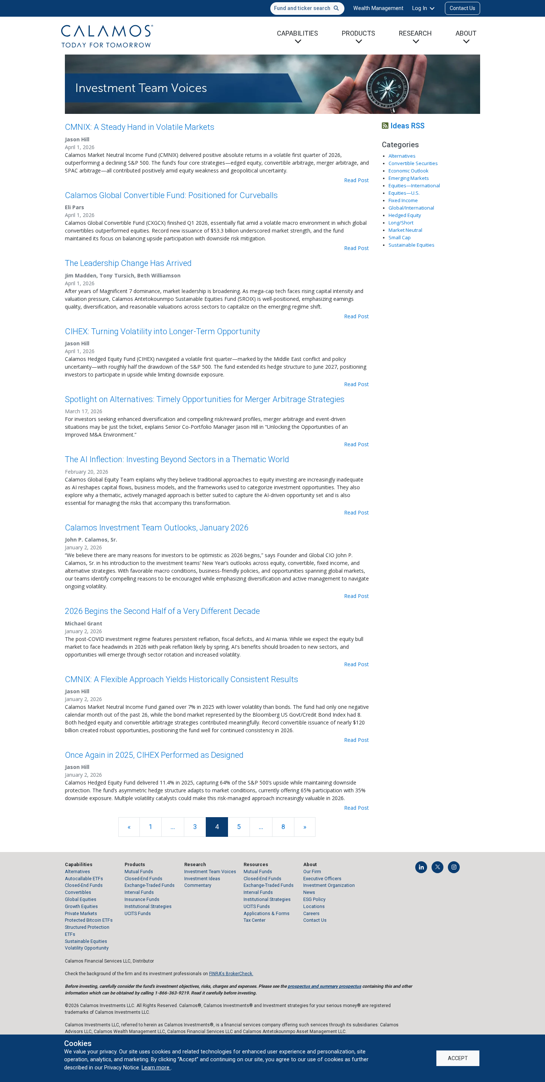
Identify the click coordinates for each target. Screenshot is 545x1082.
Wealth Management (378, 8)
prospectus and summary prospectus (324, 986)
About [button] (466, 33)
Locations (314, 906)
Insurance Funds (142, 899)
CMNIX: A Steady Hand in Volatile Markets (139, 127)
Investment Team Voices (210, 871)
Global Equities (80, 899)
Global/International (411, 207)
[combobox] (307, 8)
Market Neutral (405, 230)
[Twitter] (437, 867)
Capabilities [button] (297, 33)
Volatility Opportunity (87, 948)
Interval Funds (139, 892)
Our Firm (312, 871)
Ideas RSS (407, 125)
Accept (458, 1058)
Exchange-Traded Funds (150, 885)
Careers (311, 913)
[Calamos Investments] (107, 36)
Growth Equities (81, 906)
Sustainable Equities (412, 244)
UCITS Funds (138, 913)
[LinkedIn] (421, 867)
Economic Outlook (409, 170)
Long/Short (401, 222)
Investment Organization (329, 885)
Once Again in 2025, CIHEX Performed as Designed (154, 755)
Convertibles (78, 892)
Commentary (197, 885)
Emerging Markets (409, 178)
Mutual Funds (139, 871)
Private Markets (81, 913)
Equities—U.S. (404, 193)
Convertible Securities (413, 163)
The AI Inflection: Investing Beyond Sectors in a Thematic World (177, 459)
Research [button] (415, 33)
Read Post (356, 180)
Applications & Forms (267, 913)
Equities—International (414, 185)
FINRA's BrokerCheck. (231, 973)
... (173, 827)
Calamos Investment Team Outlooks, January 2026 (156, 527)
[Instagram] (454, 867)
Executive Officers (322, 878)
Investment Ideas (202, 878)
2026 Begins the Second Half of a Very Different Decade (162, 611)
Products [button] (358, 33)
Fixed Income (403, 200)
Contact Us (462, 8)
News (309, 892)
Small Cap (400, 237)
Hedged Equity (405, 215)
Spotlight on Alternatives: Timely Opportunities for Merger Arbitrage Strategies (204, 399)
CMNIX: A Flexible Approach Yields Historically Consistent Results (181, 679)
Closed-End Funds (84, 885)
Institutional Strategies (148, 906)
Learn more (156, 1068)
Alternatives (402, 155)
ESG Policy (314, 899)
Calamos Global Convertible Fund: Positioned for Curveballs (171, 195)
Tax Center (254, 920)
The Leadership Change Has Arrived (128, 263)
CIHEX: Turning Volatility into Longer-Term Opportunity (162, 331)
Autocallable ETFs (84, 878)
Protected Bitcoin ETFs (89, 920)
